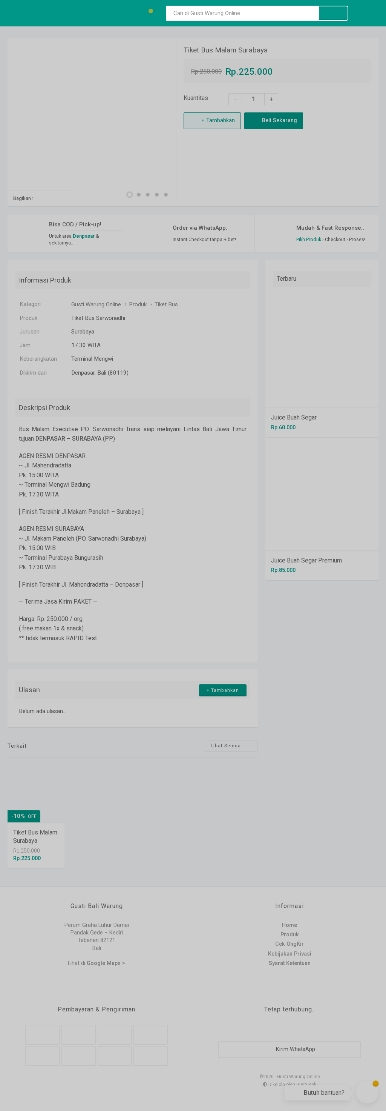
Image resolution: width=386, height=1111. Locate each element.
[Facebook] (51, 198)
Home (289, 925)
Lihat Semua (226, 745)
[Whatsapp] (40, 198)
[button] (129, 194)
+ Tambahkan (217, 120)
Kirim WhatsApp (294, 1049)
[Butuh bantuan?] (367, 1092)
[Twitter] (63, 198)
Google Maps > (106, 963)
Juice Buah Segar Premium (306, 560)
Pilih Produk (308, 239)
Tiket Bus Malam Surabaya (226, 50)
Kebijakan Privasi (289, 954)
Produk (289, 934)
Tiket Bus (166, 304)
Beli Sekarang (278, 120)
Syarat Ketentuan (290, 963)
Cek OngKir (289, 944)
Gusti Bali (306, 1084)
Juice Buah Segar (294, 417)
